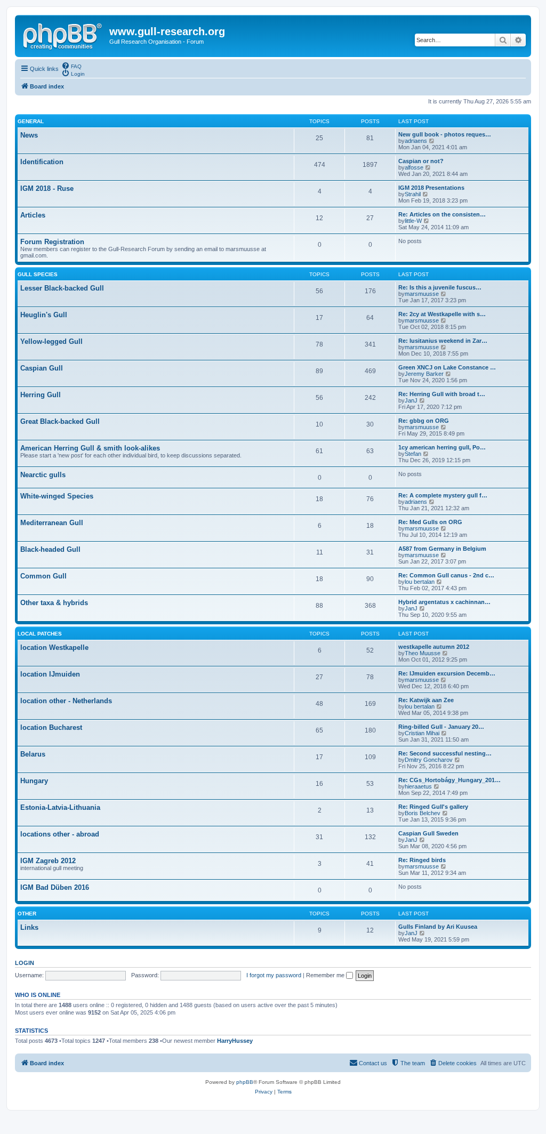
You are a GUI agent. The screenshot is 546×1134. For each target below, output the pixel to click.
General (31, 121)
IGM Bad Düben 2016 (54, 887)
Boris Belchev (422, 813)
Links (29, 927)
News (29, 135)
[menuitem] (71, 65)
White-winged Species (56, 496)
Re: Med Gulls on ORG (430, 522)
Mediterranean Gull (51, 523)
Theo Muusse (422, 653)
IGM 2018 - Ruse (47, 188)
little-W (413, 221)
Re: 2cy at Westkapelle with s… (442, 314)
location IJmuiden (50, 674)
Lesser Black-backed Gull (62, 288)
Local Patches (40, 634)
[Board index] (63, 35)
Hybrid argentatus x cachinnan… (444, 602)
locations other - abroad (59, 834)
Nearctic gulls (43, 475)
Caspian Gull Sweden (428, 833)
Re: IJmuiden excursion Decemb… (446, 673)
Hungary (34, 781)
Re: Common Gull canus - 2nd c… (446, 575)
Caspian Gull (41, 368)
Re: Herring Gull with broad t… (441, 394)
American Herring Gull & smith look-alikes (90, 448)
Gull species (38, 274)
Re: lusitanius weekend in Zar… (442, 340)
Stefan (413, 454)
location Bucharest (51, 727)
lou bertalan (420, 581)
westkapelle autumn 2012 (433, 647)
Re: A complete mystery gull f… (442, 495)
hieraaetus (418, 786)
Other (27, 913)
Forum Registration (52, 242)
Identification (41, 162)
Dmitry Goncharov (429, 760)
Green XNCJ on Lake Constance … (447, 367)
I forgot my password (273, 975)
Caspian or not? (421, 161)
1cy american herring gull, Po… (442, 447)
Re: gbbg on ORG (423, 420)
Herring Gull (40, 395)
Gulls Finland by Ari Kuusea (437, 926)
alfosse (414, 167)
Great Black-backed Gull (60, 421)
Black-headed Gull (50, 549)
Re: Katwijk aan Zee (426, 700)
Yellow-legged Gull (51, 341)
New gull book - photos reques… (444, 134)
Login (24, 963)
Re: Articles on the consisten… (442, 214)
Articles (32, 215)
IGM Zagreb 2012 (48, 861)
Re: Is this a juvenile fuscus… (439, 287)
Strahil (413, 194)
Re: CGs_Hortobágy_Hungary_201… (449, 780)
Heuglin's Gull (43, 315)
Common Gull (43, 576)
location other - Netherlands (66, 701)
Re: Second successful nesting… (445, 753)
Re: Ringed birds (422, 860)
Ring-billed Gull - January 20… (441, 726)
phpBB (244, 1082)
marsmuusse (422, 294)
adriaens (416, 141)
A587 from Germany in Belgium (442, 548)
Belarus (32, 754)
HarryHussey (235, 1041)
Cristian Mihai (422, 733)
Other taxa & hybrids (54, 603)
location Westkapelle (54, 648)
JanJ (411, 400)
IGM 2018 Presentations (431, 187)
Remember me (326, 975)
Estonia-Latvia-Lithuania (60, 807)
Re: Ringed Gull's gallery (433, 806)
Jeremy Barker (424, 374)
